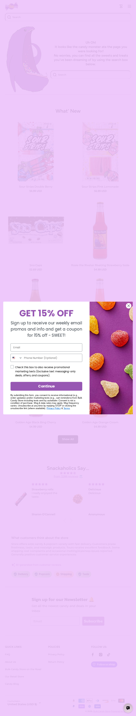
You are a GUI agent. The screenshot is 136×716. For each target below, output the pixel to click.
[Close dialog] (129, 306)
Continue (46, 386)
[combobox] (16, 358)
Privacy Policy (54, 408)
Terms (67, 408)
